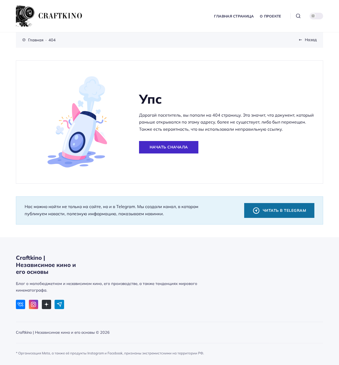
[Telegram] (59, 304)
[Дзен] (46, 304)
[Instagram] (33, 304)
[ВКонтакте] (20, 304)
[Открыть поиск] (298, 16)
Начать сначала (169, 147)
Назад (311, 39)
